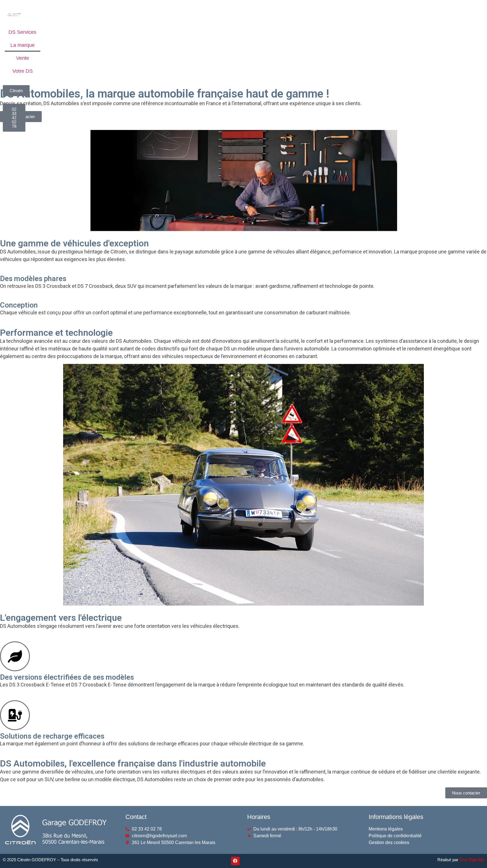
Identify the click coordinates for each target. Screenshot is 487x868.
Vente (22, 58)
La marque (22, 45)
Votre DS (22, 71)
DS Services (22, 32)
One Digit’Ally (471, 859)
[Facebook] (235, 861)
